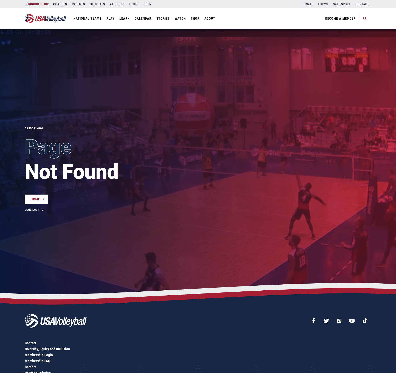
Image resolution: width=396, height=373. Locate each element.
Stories (163, 18)
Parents (78, 4)
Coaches (60, 4)
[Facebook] (313, 320)
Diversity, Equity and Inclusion (47, 349)
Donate (307, 4)
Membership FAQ (37, 361)
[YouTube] (352, 320)
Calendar (143, 18)
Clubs (134, 4)
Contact (362, 4)
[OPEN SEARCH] (365, 18)
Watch (180, 18)
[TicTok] (364, 320)
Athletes (117, 4)
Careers (30, 367)
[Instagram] (339, 320)
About (209, 18)
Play (110, 18)
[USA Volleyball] (45, 18)
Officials (97, 4)
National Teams (87, 18)
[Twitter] (326, 320)
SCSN (147, 4)
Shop (195, 18)
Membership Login (39, 355)
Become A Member (340, 18)
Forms (323, 4)
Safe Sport (341, 4)
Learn (124, 18)
